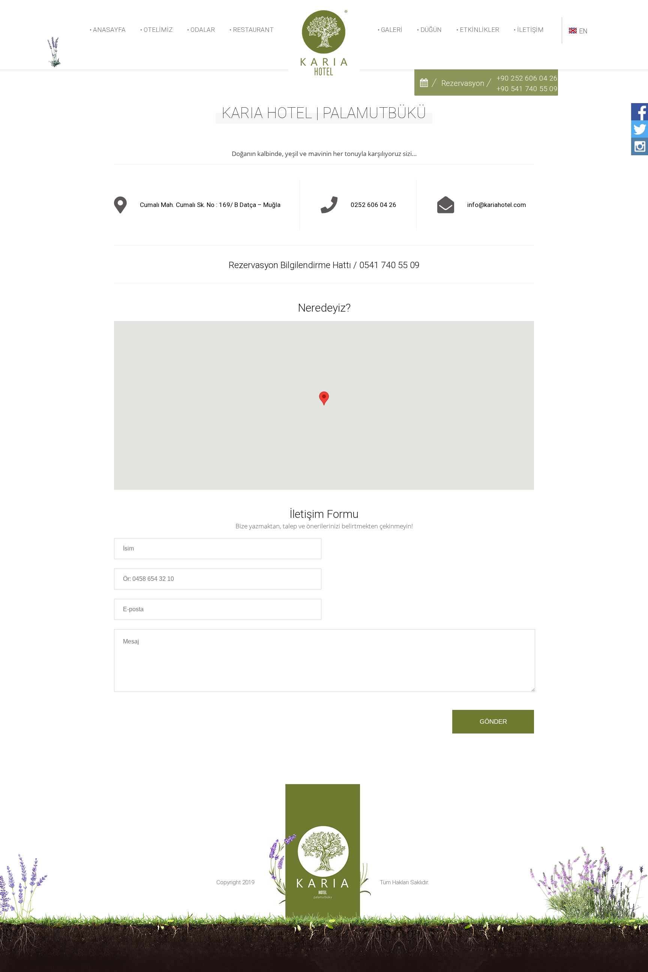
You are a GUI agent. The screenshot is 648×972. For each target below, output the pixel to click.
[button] (324, 398)
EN (583, 31)
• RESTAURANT (252, 30)
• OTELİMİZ (156, 30)
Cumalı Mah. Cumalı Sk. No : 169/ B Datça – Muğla (210, 204)
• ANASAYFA (108, 30)
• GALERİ (390, 30)
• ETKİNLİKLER (477, 30)
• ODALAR (201, 30)
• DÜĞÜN (429, 30)
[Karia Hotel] (324, 73)
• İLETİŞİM (529, 30)
